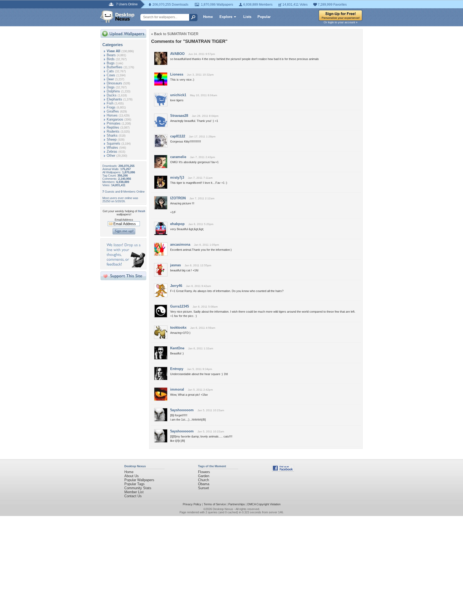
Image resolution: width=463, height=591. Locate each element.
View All (113, 51)
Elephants (114, 99)
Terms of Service (215, 504)
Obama (203, 484)
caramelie (178, 157)
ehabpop (177, 224)
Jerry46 (176, 286)
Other (111, 156)
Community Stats (137, 488)
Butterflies (114, 67)
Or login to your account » (340, 22)
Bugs (111, 63)
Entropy (176, 369)
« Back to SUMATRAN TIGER (174, 34)
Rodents (113, 131)
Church (203, 480)
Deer (110, 79)
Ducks (112, 95)
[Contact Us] (125, 266)
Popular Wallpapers (139, 480)
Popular (264, 17)
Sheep (112, 139)
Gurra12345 (179, 306)
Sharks (112, 135)
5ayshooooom (182, 410)
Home (208, 17)
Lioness (176, 74)
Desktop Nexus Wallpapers (117, 16)
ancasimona (180, 244)
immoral (177, 389)
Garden (203, 476)
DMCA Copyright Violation (264, 504)
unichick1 (178, 95)
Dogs (111, 87)
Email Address (124, 219)
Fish (110, 103)
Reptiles (113, 127)
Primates (114, 123)
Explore (225, 17)
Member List (134, 492)
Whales (112, 147)
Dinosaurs (114, 83)
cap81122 (177, 136)
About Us (131, 476)
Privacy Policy (192, 504)
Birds (111, 59)
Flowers (204, 472)
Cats (110, 71)
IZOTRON (178, 198)
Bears (111, 55)
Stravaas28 (179, 116)
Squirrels (113, 143)
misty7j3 (177, 177)
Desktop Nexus (223, 509)
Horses (112, 115)
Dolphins (113, 91)
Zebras (112, 151)
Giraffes (113, 111)
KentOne (177, 348)
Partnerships (236, 504)
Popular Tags (134, 484)
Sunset (203, 488)
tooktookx (178, 328)
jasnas (175, 265)
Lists (247, 17)
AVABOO (177, 54)
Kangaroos (115, 119)
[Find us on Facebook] (283, 470)
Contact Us (133, 496)
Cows (111, 75)
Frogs (111, 107)
